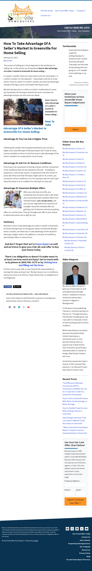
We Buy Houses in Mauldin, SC (74, 211)
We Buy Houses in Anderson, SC (75, 207)
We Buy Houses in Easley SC (74, 163)
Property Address (72, 481)
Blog (88, 556)
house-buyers (42, 244)
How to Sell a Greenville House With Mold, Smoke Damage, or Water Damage (75, 401)
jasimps (9, 60)
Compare (80, 10)
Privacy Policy (84, 553)
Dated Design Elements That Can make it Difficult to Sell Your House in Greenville (74, 420)
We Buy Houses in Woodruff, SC (75, 219)
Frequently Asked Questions (79, 543)
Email (79, 490)
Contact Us (45, 15)
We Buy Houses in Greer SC (73, 159)
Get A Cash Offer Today (64, 10)
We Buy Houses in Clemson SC (75, 167)
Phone (68, 490)
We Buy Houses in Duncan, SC (74, 215)
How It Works (85, 540)
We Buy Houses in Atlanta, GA (74, 237)
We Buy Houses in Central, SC (74, 181)
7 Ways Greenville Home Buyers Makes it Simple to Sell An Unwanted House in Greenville (75, 430)
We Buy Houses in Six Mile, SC (74, 189)
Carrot (36, 541)
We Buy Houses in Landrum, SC (75, 193)
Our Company (83, 31)
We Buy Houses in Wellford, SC (75, 196)
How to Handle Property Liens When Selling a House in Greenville (75, 411)
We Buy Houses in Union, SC (74, 148)
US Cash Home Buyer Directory (78, 559)
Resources (86, 550)
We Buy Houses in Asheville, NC (75, 233)
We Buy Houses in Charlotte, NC (75, 229)
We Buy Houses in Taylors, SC (74, 170)
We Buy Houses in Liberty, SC (74, 185)
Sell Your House (47, 10)
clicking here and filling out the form (38, 264)
